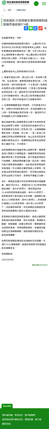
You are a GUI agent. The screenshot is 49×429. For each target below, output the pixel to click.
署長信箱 (6, 423)
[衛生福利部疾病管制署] (16, 2)
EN (36, 3)
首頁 (9, 10)
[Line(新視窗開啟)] (30, 28)
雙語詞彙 (29, 419)
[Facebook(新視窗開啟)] (26, 28)
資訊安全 (19, 415)
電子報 (38, 419)
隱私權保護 (7, 415)
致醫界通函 (21, 10)
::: (2, 15)
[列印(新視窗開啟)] (35, 28)
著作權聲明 (30, 415)
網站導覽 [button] (7, 406)
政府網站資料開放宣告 (12, 419)
